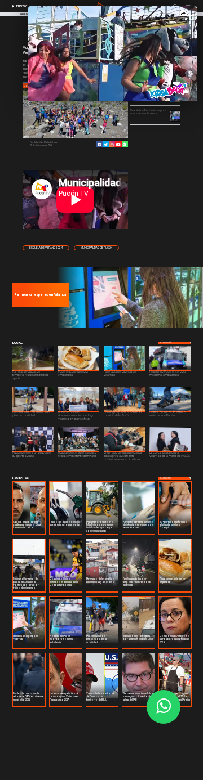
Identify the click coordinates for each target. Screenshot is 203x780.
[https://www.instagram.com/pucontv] (112, 144)
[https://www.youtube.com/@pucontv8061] (118, 144)
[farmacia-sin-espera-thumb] (129, 327)
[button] (46, 247)
